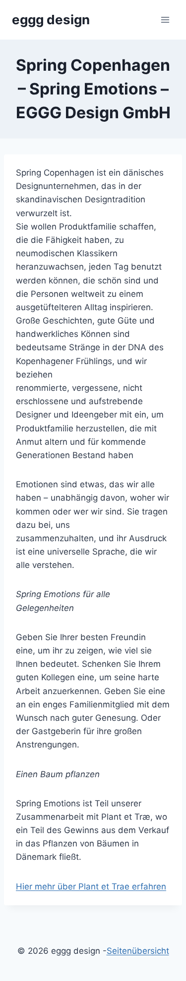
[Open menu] (165, 19)
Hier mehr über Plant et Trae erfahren (91, 886)
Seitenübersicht (138, 951)
